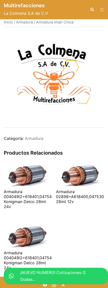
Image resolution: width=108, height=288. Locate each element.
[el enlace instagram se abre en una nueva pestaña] (54, 284)
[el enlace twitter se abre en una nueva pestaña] (63, 284)
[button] (92, 9)
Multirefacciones (24, 5)
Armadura (24, 22)
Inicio (8, 22)
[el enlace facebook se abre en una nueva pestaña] (45, 284)
